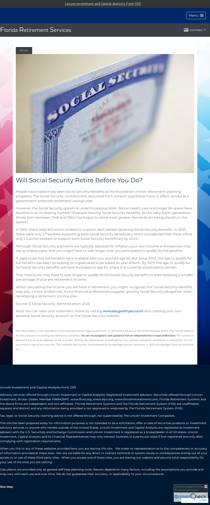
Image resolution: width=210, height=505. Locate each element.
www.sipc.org (103, 399)
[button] (196, 15)
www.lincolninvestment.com (136, 399)
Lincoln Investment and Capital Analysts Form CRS (103, 4)
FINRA (56, 399)
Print (24, 50)
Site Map (6, 487)
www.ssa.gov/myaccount (123, 311)
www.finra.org (81, 399)
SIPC (65, 399)
